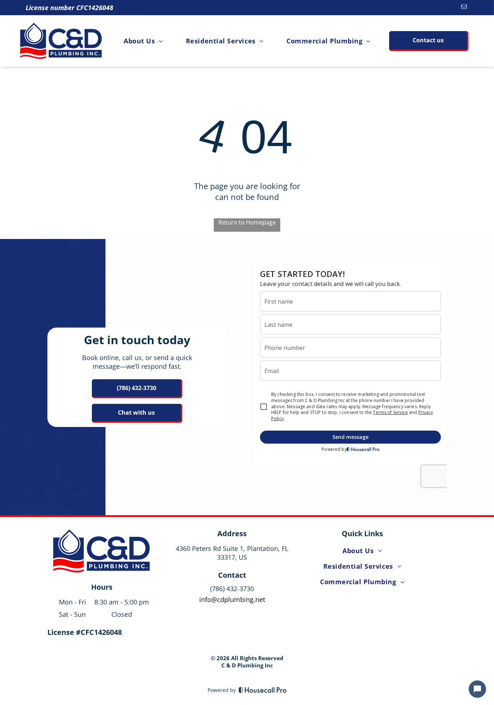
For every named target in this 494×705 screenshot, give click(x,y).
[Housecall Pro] (263, 689)
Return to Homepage (247, 222)
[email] (463, 7)
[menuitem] (143, 40)
